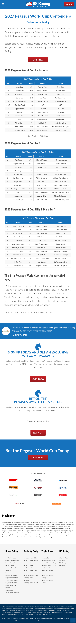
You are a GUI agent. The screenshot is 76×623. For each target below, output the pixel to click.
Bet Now (69, 4)
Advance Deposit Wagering (10, 569)
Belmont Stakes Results (48, 565)
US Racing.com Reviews (64, 564)
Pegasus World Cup (11, 577)
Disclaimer (53, 618)
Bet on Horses (9, 565)
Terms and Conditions (43, 618)
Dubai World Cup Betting (10, 586)
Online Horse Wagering (12, 560)
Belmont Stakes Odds (48, 560)
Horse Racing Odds (11, 563)
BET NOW (38, 432)
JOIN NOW (38, 379)
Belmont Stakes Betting (48, 563)
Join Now (38, 59)
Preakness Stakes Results (47, 581)
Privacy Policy (32, 618)
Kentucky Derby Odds (30, 558)
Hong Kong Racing (11, 575)
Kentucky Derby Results (30, 582)
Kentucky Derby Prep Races (30, 572)
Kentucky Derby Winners (28, 579)
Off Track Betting (10, 558)
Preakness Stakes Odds (47, 572)
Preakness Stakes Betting (47, 576)
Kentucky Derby (28, 563)
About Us (62, 560)
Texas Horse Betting (11, 580)
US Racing (13, 618)
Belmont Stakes (46, 558)
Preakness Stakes (47, 568)
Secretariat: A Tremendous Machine (12, 591)
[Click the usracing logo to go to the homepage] (38, 4)
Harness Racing (10, 573)
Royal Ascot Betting (11, 582)
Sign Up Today (63, 558)
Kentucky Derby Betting (30, 560)
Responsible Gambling (63, 618)
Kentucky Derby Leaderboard (28, 567)
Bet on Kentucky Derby (30, 575)
